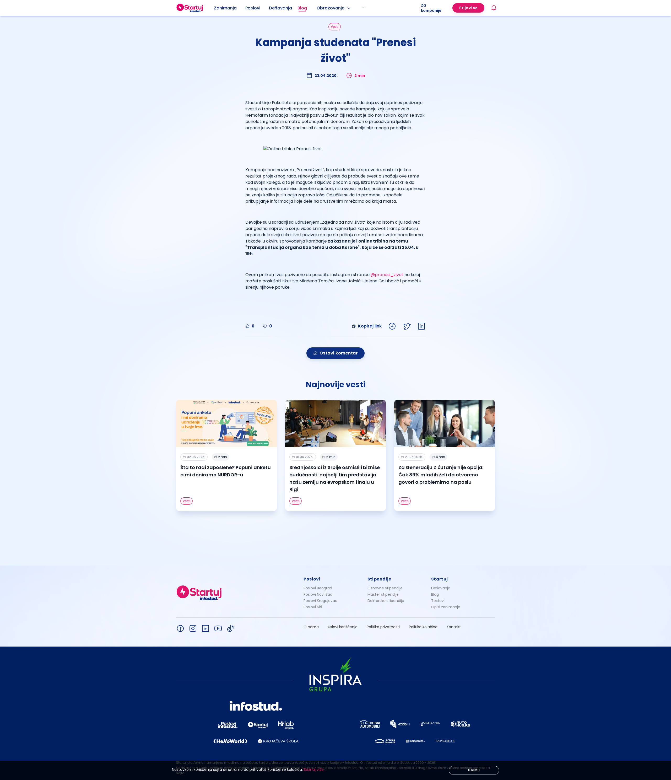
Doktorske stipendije (385, 600)
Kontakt (454, 627)
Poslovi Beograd (318, 588)
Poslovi (252, 8)
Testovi (438, 600)
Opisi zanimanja (445, 607)
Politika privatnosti (383, 627)
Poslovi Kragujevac (320, 600)
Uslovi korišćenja (343, 627)
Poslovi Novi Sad (318, 594)
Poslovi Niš (313, 607)
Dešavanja (440, 588)
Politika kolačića (423, 627)
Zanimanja (225, 8)
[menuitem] (229, 8)
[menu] (317, 8)
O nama (311, 627)
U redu (474, 770)
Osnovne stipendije (385, 588)
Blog (302, 8)
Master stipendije (383, 594)
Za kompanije (431, 8)
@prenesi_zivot (387, 275)
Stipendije (379, 579)
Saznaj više (314, 769)
